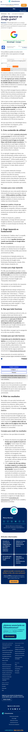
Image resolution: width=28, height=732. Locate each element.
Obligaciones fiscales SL (20, 649)
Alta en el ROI (5, 660)
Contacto (4, 686)
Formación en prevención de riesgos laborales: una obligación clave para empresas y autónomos (7, 546)
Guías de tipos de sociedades (18, 658)
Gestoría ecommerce (6, 666)
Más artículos (3, 10)
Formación (17, 672)
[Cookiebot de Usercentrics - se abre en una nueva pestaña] (21, 359)
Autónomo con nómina (19, 655)
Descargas (17, 670)
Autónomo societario (19, 647)
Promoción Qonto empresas (5, 679)
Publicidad (4, 688)
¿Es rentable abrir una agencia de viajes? (7, 558)
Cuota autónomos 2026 (7, 652)
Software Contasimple (6, 676)
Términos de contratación (14, 724)
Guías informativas (19, 666)
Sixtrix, (25, 103)
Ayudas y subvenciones (7, 672)
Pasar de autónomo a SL (20, 651)
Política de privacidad (14, 716)
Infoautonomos (4, 13)
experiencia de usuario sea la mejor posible (13, 317)
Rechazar (14, 372)
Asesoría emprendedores (7, 670)
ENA (3, 690)
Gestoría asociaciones (6, 664)
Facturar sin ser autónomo (7, 650)
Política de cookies (14, 720)
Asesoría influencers (6, 668)
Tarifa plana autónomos (7, 645)
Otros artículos (23, 10)
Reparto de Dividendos (19, 653)
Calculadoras (17, 668)
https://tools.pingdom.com (18, 351)
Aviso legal (14, 718)
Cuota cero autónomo (6, 654)
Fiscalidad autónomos (6, 656)
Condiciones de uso (14, 722)
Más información (9, 636)
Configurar (13, 369)
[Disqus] (14, 603)
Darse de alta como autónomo (6, 647)
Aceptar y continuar (14, 367)
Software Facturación (6, 674)
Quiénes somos (5, 684)
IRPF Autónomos (5, 658)
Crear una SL (17, 645)
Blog (14, 8)
